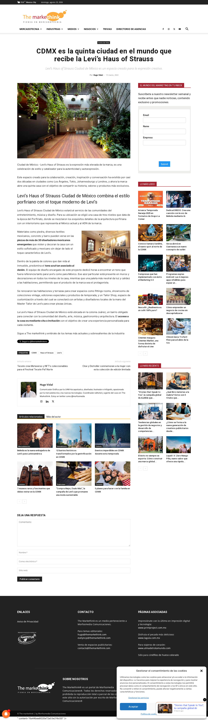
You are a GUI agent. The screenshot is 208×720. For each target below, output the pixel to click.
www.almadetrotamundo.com (154, 648)
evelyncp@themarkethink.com (94, 637)
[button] (201, 670)
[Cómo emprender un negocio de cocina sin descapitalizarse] (178, 296)
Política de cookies (149, 714)
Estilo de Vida (103, 42)
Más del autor (53, 416)
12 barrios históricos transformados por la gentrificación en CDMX (73, 453)
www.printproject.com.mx (152, 627)
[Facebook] (163, 29)
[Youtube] (179, 29)
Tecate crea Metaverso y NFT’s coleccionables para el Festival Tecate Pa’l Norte (42, 368)
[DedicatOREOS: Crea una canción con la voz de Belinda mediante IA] (178, 199)
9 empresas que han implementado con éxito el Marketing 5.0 (150, 277)
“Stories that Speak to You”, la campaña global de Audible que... (149, 395)
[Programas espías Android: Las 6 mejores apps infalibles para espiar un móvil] (178, 263)
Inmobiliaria (62, 446)
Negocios (90, 29)
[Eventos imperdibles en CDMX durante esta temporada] (112, 435)
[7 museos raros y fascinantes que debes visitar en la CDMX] (35, 473)
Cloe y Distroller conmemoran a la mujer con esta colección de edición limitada (106, 368)
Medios (72, 29)
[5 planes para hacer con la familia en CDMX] (112, 473)
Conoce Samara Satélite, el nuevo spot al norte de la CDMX (150, 246)
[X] (174, 29)
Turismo (21, 484)
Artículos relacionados (31, 416)
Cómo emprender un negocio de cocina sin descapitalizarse (177, 310)
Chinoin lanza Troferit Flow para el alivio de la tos (177, 340)
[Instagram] (168, 29)
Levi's (59, 352)
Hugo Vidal (98, 75)
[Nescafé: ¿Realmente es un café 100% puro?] (150, 296)
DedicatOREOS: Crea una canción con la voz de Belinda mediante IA (178, 213)
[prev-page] (19, 501)
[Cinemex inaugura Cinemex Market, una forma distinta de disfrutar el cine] (150, 326)
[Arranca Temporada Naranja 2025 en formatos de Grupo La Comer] (150, 199)
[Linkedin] (48, 402)
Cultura (99, 446)
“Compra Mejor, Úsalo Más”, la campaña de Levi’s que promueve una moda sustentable (72, 491)
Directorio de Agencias (131, 29)
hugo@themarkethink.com (92, 634)
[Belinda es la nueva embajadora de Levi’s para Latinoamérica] (35, 435)
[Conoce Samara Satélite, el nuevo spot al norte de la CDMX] (150, 232)
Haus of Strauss (46, 352)
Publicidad (61, 484)
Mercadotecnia (29, 29)
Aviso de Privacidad (27, 621)
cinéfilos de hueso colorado (164, 654)
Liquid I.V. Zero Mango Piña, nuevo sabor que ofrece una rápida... (177, 458)
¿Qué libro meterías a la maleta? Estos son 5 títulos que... (177, 395)
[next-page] (24, 501)
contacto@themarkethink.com (94, 648)
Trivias (107, 29)
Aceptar (133, 706)
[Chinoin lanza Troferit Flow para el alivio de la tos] (178, 326)
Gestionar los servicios (138, 697)
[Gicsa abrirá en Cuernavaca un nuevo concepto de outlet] (178, 232)
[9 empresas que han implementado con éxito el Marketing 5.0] (150, 263)
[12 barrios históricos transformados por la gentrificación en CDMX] (73, 435)
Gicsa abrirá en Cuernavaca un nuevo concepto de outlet (176, 246)
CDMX (34, 352)
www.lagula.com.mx (149, 637)
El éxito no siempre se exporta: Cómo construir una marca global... (150, 458)
